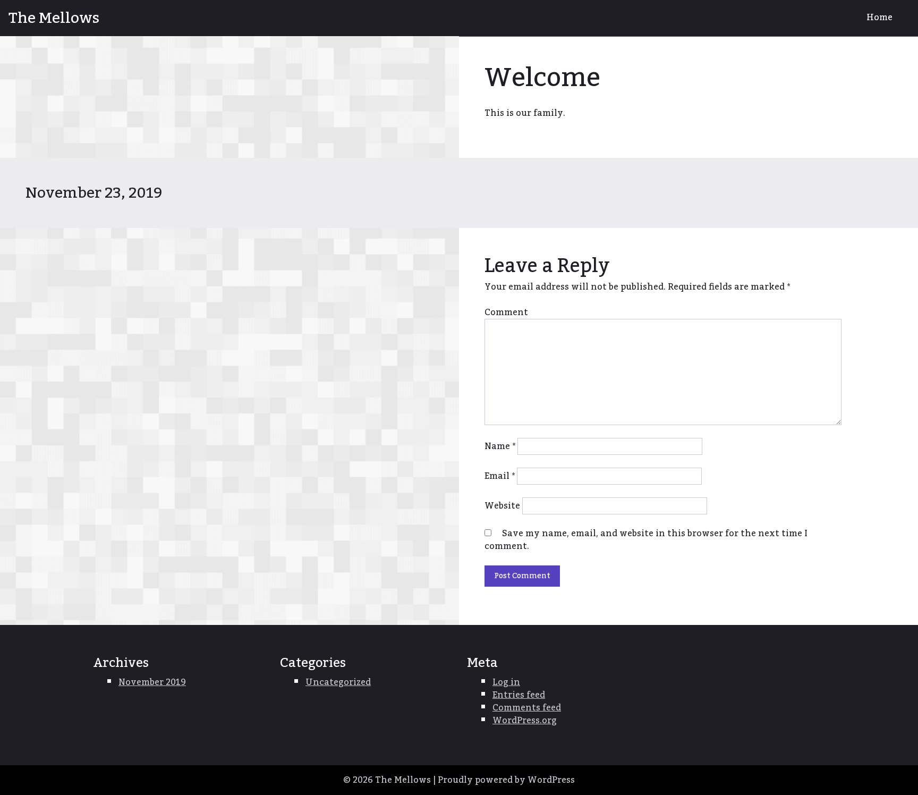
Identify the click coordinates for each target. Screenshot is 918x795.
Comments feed (526, 707)
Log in (506, 682)
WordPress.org (524, 720)
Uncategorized (338, 682)
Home (879, 17)
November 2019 (152, 682)
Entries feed (518, 695)
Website (502, 505)
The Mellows (53, 18)
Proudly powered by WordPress (506, 780)
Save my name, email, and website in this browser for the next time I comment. (646, 540)
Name (499, 446)
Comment (506, 312)
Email (499, 476)
